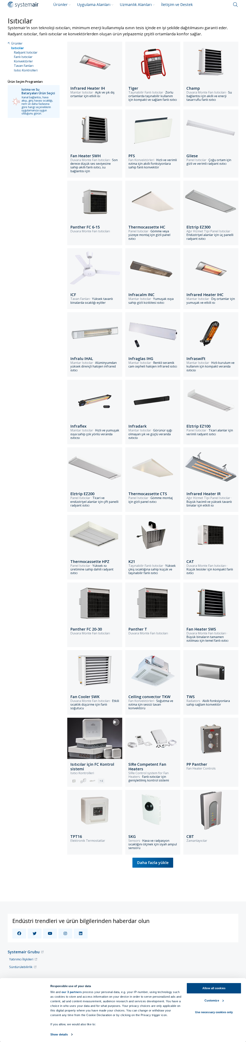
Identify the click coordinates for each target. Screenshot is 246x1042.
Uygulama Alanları (93, 4)
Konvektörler (23, 61)
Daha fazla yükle (153, 862)
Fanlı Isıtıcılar (23, 57)
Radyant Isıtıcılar (25, 52)
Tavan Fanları (23, 66)
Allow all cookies (213, 988)
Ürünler (60, 4)
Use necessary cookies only (214, 1012)
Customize (211, 1000)
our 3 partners (72, 992)
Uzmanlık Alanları (136, 4)
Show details (59, 1034)
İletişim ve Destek (177, 4)
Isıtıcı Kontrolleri (25, 70)
